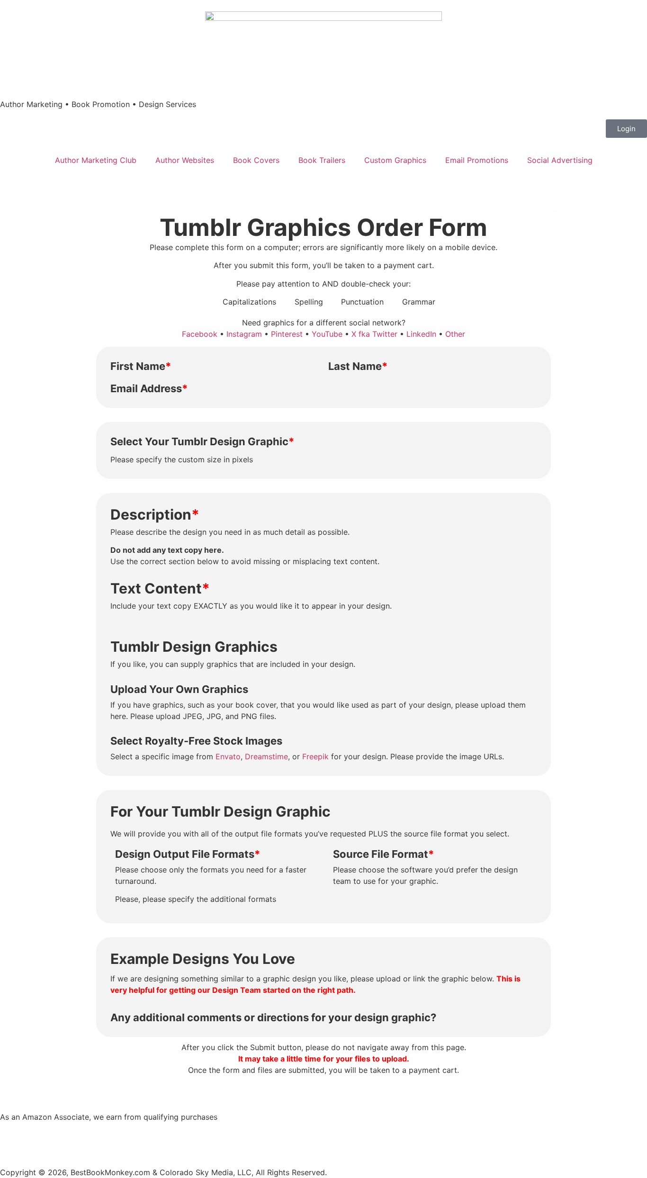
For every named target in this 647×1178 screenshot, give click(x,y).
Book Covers (256, 160)
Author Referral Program (350, 1145)
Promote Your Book (438, 1145)
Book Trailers (321, 160)
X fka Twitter (374, 334)
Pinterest (287, 334)
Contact (223, 1145)
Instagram (244, 334)
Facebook (199, 334)
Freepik (315, 756)
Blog (289, 1145)
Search (259, 1145)
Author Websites (184, 160)
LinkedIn (421, 334)
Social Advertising (560, 160)
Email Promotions (476, 160)
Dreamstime (266, 756)
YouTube (327, 334)
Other (455, 334)
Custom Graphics (395, 160)
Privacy (187, 1145)
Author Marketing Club (95, 160)
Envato (228, 756)
